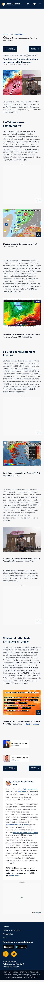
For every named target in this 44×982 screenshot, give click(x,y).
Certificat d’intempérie (12, 930)
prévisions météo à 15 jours (17, 825)
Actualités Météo (17, 34)
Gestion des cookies (11, 967)
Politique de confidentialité (13, 964)
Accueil (5, 34)
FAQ (4, 937)
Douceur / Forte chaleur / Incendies (15, 55)
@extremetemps (32, 724)
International (32, 55)
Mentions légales (10, 961)
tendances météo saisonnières (25, 832)
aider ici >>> (15, 876)
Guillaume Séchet (30, 789)
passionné (22, 792)
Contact (6, 927)
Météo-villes (8, 934)
